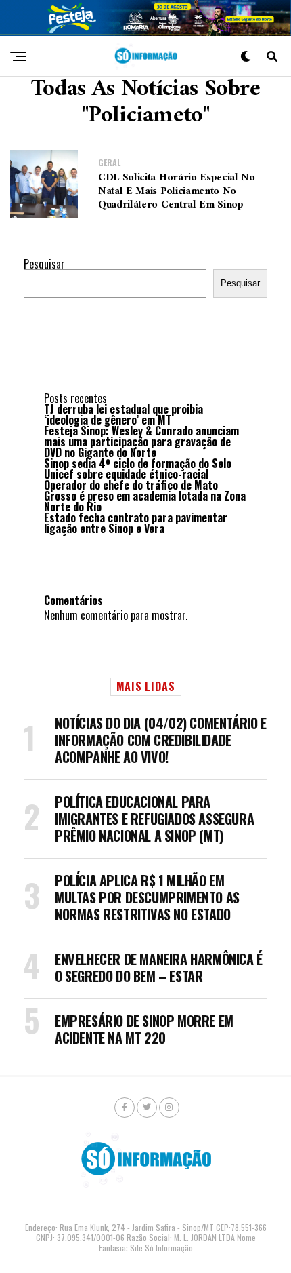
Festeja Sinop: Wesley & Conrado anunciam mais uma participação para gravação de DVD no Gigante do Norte (141, 442)
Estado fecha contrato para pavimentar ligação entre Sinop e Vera (135, 522)
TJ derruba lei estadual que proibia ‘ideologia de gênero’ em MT (123, 414)
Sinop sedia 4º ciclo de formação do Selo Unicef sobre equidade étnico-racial (137, 468)
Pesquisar (44, 264)
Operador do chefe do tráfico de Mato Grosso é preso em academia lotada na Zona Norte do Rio (145, 496)
